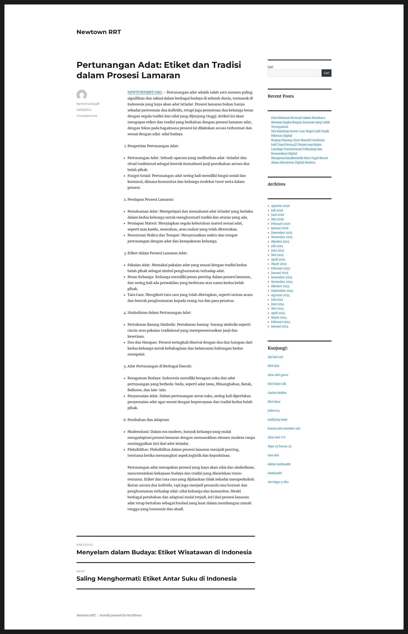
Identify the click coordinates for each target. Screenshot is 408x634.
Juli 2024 (277, 299)
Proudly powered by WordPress (121, 615)
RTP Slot (273, 366)
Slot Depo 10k (277, 384)
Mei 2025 (277, 255)
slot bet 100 (275, 357)
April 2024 (278, 313)
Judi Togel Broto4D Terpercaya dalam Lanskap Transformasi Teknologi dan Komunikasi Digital (296, 149)
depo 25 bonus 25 (280, 446)
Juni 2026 (277, 215)
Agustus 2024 (280, 295)
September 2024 (282, 291)
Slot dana (274, 402)
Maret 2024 (279, 317)
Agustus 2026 (280, 206)
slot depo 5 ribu (278, 482)
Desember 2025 (281, 233)
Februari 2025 (280, 268)
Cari (270, 67)
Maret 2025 (279, 264)
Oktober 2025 (280, 241)
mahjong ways (278, 419)
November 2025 (282, 237)
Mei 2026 (277, 219)
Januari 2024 (279, 326)
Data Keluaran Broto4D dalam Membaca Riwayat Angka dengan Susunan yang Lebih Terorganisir (300, 122)
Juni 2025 (277, 250)
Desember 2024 (281, 277)
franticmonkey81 (87, 103)
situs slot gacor (278, 375)
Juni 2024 (277, 304)
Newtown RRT (98, 32)
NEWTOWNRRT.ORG (145, 92)
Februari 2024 (280, 322)
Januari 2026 (280, 228)
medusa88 (275, 473)
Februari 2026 (280, 224)
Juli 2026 (277, 210)
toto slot (273, 455)
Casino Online (277, 393)
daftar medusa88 (279, 464)
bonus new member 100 (284, 428)
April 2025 (278, 259)
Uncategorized (86, 115)
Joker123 (273, 410)
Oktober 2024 (280, 286)
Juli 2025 (277, 246)
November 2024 (282, 282)
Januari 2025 (279, 273)
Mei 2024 (277, 308)
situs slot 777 (277, 437)
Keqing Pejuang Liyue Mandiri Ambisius (298, 140)
